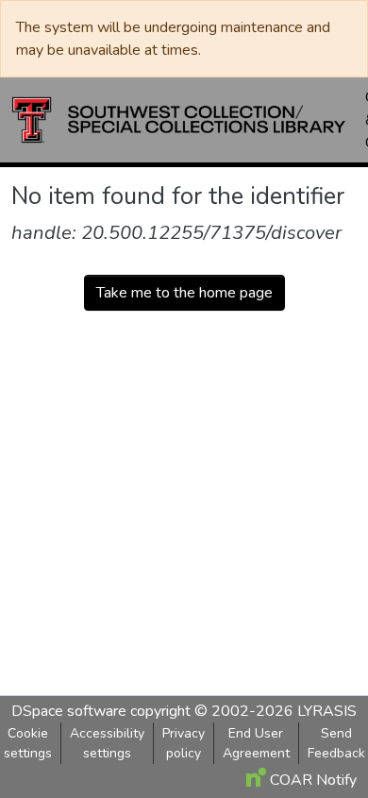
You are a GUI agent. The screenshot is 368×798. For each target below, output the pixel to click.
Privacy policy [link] (183, 743)
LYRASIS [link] (327, 711)
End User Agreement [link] (256, 743)
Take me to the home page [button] (184, 292)
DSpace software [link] (68, 711)
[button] (178, 120)
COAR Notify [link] (311, 780)
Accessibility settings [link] (107, 743)
